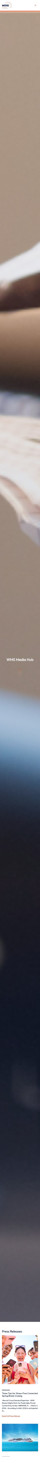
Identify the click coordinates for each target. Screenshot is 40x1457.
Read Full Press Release (11, 1416)
